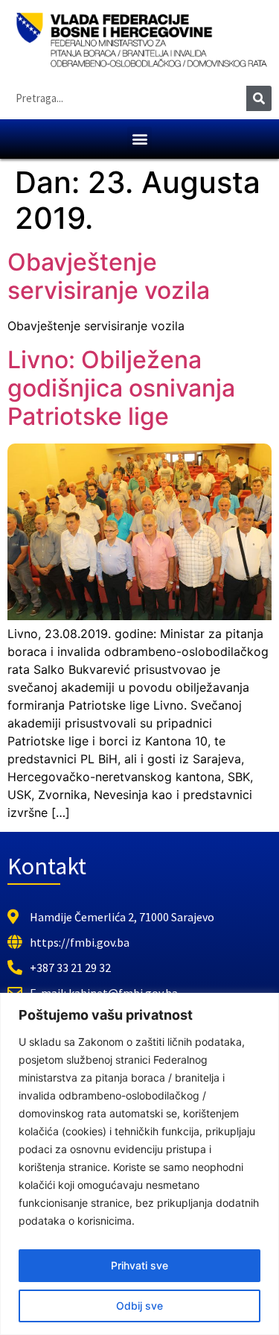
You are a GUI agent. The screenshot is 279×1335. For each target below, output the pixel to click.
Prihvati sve (139, 1265)
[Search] (259, 98)
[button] (139, 139)
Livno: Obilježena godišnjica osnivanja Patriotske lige (121, 388)
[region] (139, 1164)
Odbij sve (139, 1305)
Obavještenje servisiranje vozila (108, 276)
